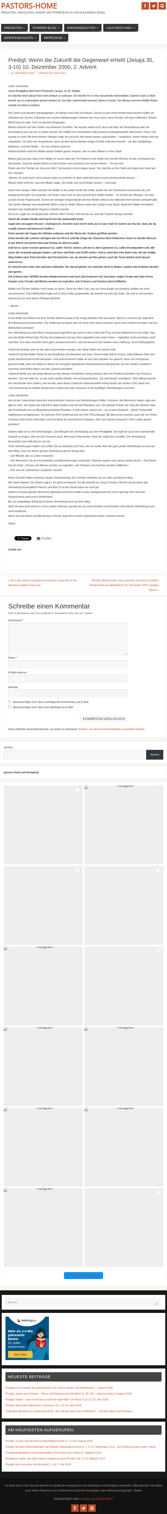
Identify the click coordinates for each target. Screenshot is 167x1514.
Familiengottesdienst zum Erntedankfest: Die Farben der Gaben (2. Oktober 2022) (53, 1452)
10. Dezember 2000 (23, 73)
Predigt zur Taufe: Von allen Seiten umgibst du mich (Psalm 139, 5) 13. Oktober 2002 (55, 1458)
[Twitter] (153, 6)
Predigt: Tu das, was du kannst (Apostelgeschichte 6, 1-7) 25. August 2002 (49, 1441)
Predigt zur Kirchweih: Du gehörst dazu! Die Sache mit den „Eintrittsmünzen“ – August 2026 (59, 1387)
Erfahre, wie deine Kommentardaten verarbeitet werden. (112, 729)
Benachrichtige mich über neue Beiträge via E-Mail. (43, 707)
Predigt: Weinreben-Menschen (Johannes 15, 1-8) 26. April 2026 (43, 1405)
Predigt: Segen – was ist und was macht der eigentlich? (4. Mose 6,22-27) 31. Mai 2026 (56, 1399)
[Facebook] (145, 6)
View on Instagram (86, 1275)
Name (12, 657)
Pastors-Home (29, 5)
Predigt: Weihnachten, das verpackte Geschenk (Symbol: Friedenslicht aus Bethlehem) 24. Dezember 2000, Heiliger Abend (124, 585)
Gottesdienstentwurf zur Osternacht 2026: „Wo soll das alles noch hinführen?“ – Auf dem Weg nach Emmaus (69, 1411)
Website (13, 687)
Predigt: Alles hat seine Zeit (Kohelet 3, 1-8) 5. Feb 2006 (38, 1464)
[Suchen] (156, 1304)
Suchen (8, 747)
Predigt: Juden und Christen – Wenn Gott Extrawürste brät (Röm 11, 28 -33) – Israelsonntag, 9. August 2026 (68, 1393)
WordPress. (105, 1499)
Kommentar (16, 620)
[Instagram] (162, 6)
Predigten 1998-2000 (52, 73)
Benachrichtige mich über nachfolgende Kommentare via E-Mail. (51, 702)
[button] (43, 824)
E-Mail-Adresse (18, 672)
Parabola (86, 1499)
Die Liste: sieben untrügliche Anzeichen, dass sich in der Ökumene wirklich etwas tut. (42, 583)
